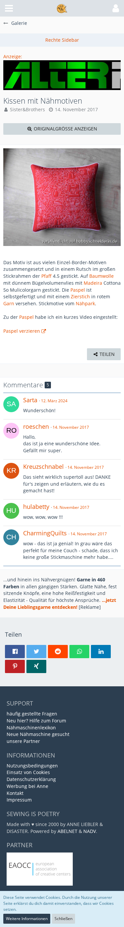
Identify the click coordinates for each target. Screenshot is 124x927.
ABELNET (67, 831)
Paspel (77, 290)
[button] (9, 8)
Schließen (63, 918)
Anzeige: (12, 56)
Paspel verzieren (21, 331)
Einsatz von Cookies (28, 772)
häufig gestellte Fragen (32, 713)
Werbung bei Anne (27, 786)
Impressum (19, 800)
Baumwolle (101, 276)
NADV (89, 831)
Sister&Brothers (27, 109)
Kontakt (15, 793)
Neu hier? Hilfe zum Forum (36, 720)
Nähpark (85, 303)
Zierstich (80, 296)
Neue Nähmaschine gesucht (38, 734)
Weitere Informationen (27, 918)
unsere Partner (23, 741)
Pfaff (46, 276)
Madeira (93, 283)
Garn (8, 303)
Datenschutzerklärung (31, 779)
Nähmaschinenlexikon (31, 727)
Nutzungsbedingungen (32, 765)
